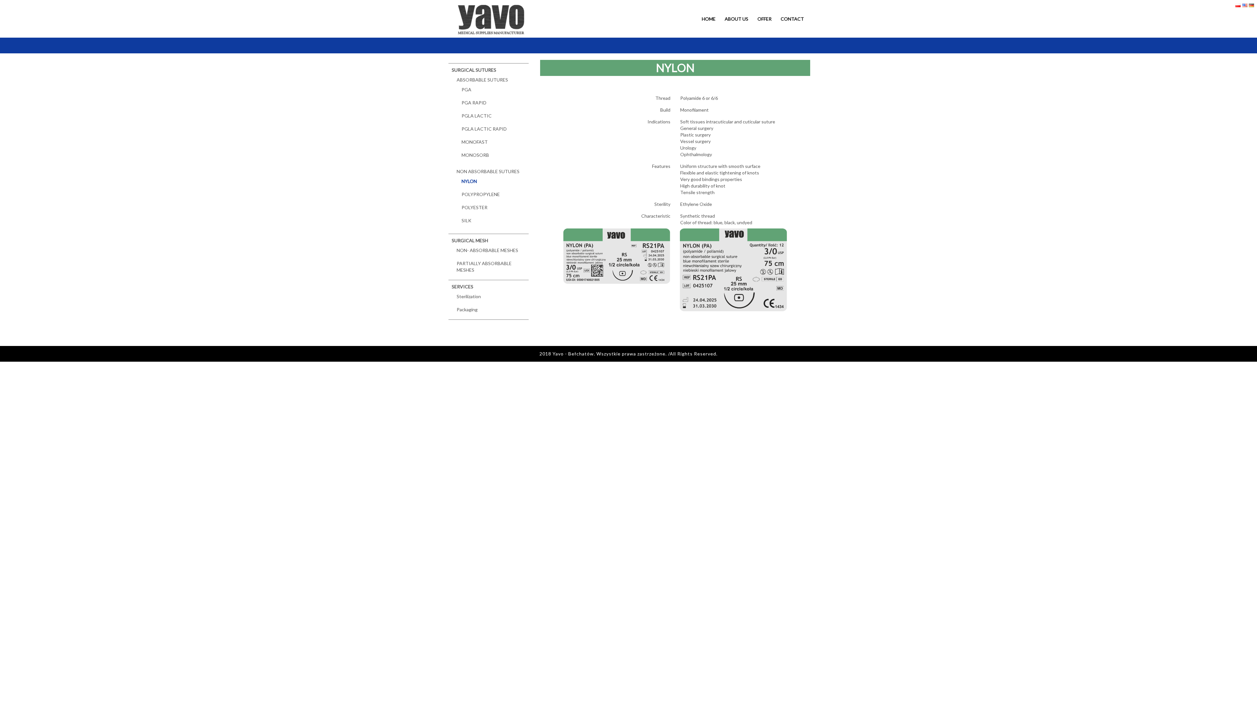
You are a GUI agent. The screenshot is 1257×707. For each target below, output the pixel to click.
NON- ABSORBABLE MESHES (487, 250)
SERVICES (462, 286)
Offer (764, 19)
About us (736, 19)
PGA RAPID (474, 102)
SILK (466, 220)
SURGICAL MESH (470, 240)
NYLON (469, 181)
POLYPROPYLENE (481, 194)
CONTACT (792, 19)
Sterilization (469, 296)
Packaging (467, 309)
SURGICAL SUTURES (474, 70)
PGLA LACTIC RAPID (484, 129)
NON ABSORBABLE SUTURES (488, 171)
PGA (466, 89)
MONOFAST (475, 142)
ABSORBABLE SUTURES (482, 79)
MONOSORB (475, 155)
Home (709, 19)
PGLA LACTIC (477, 115)
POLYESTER (474, 207)
